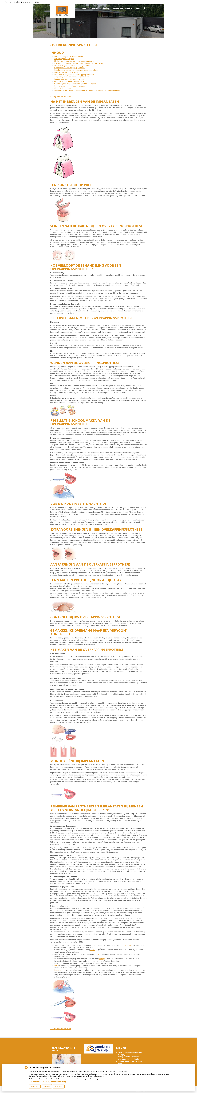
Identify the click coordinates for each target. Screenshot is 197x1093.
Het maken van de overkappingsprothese (70, 86)
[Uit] (18, 2)
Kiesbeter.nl (59, 970)
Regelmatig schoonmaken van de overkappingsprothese (76, 70)
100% (37, 2)
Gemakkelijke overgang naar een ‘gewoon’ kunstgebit (75, 83)
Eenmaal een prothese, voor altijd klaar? (69, 79)
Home (84, 8)
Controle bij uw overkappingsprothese (69, 81)
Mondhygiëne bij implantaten (65, 88)
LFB (55, 965)
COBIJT (92, 950)
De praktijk (93, 8)
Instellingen (34, 1086)
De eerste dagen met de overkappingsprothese (72, 65)
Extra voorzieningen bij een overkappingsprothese (74, 74)
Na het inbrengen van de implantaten (68, 56)
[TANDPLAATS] (62, 11)
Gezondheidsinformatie (122, 8)
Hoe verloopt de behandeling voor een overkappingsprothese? (78, 63)
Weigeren (47, 1086)
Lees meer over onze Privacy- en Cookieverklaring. (47, 1082)
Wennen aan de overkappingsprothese (69, 68)
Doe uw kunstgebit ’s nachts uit (66, 72)
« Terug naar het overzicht (60, 96)
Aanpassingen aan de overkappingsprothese (71, 77)
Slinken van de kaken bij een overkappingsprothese (74, 61)
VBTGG (126, 945)
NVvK (97, 954)
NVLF (101, 959)
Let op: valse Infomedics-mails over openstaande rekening (129, 1058)
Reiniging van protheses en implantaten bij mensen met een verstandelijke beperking (87, 90)
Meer (138, 8)
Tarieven (105, 8)
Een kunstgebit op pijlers (64, 59)
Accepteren (58, 1086)
